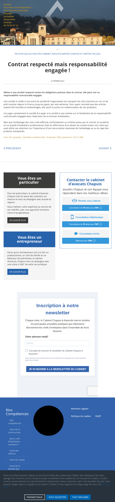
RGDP (98, 416)
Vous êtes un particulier (16, 10)
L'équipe (8, 13)
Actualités (9, 16)
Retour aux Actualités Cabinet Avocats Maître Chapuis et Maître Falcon (57, 54)
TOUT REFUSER (80, 497)
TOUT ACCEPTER (57, 497)
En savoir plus (18, 220)
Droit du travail (17, 459)
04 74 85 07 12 (11, 25)
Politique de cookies (81, 416)
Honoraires (9, 19)
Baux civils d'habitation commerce (14, 441)
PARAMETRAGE (35, 497)
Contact (8, 22)
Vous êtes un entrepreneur (17, 7)
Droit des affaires (13, 452)
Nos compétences (14, 422)
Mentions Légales (79, 408)
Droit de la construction (14, 431)
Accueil (7, 4)
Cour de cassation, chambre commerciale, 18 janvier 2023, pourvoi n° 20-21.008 (43, 137)
